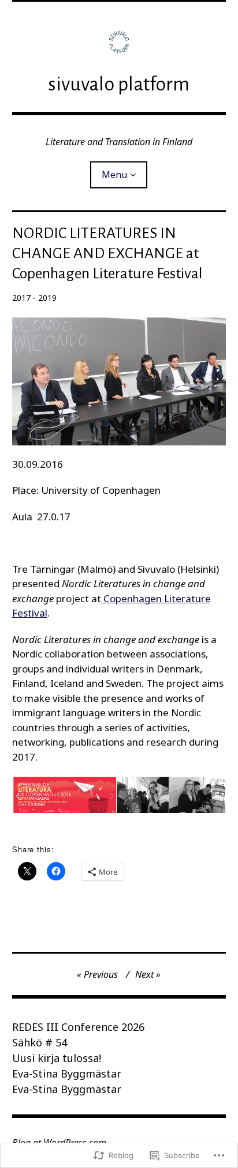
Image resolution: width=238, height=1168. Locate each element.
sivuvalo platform (118, 84)
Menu (114, 174)
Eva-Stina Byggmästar (66, 1073)
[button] (64, 795)
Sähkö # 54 (39, 1042)
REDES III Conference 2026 (78, 1027)
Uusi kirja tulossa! (56, 1058)
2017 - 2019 (34, 297)
